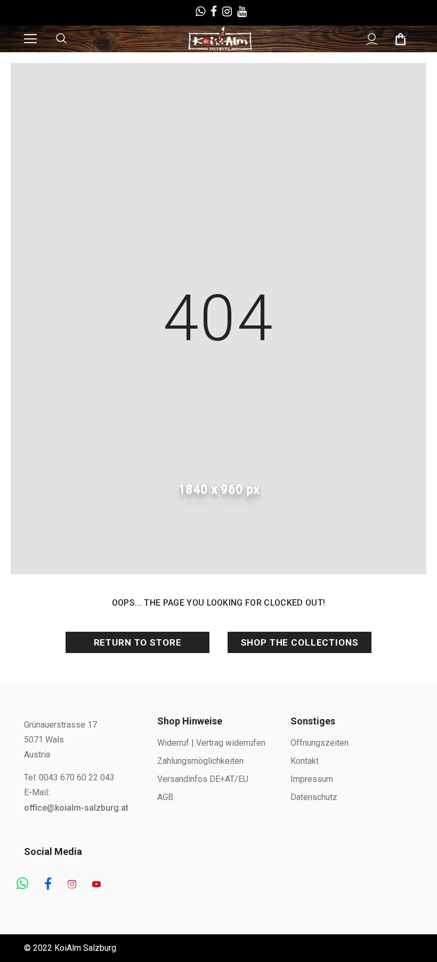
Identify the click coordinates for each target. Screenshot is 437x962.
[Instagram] (72, 885)
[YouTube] (96, 885)
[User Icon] (371, 39)
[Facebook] (48, 885)
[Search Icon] (72, 39)
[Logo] (220, 38)
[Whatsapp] (22, 885)
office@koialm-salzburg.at (76, 808)
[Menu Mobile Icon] (30, 38)
